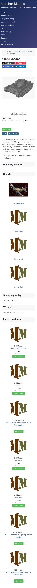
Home (3, 12)
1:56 (26, 121)
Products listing (6, 15)
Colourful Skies (18, 231)
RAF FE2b (18, 460)
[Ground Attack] (18, 189)
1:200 (11, 121)
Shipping (4, 38)
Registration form (7, 25)
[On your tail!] (18, 245)
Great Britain (13, 134)
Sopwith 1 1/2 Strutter (18, 348)
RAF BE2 (18, 497)
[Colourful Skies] (18, 217)
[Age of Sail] (18, 273)
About (3, 35)
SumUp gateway (7, 44)
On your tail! (18, 259)
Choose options (18, 356)
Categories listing (7, 19)
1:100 (19, 121)
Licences (4, 41)
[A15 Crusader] (18, 88)
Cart (2, 28)
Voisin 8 (19, 385)
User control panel (8, 22)
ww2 (4, 134)
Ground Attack (18, 203)
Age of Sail (18, 287)
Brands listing (6, 32)
